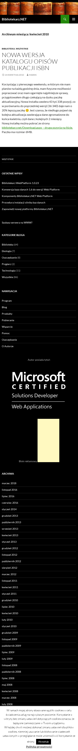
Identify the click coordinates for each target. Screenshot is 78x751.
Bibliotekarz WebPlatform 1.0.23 (20, 183)
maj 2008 (7, 684)
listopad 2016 (9, 489)
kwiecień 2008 (10, 691)
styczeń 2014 (9, 509)
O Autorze (7, 346)
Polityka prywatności (39, 746)
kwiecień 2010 (10, 613)
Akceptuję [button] (43, 741)
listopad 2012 (9, 554)
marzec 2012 (9, 574)
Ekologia (6, 251)
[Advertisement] (48, 440)
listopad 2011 (9, 580)
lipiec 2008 (8, 678)
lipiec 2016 (8, 496)
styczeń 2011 (9, 593)
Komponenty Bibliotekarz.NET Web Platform (27, 195)
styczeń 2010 (9, 626)
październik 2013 (11, 522)
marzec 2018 (9, 483)
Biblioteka (8, 48)
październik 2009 (11, 645)
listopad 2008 (9, 665)
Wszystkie (22, 48)
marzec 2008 (9, 697)
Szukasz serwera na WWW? (17, 222)
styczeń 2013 (9, 541)
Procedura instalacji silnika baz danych (23, 202)
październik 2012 (11, 561)
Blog (4, 307)
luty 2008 (7, 704)
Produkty (7, 313)
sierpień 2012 (9, 567)
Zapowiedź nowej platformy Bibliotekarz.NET (27, 208)
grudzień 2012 (10, 548)
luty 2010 (7, 619)
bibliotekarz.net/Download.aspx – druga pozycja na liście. (37, 127)
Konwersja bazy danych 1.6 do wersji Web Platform (31, 189)
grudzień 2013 (10, 515)
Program (7, 300)
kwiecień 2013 (10, 535)
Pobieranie (8, 320)
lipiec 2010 (8, 606)
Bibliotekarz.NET (14, 19)
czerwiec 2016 (10, 502)
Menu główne (73, 19)
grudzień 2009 (10, 632)
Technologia (8, 270)
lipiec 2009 (8, 652)
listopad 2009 (9, 639)
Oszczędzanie (9, 257)
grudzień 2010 (10, 600)
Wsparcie (7, 326)
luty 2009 (7, 658)
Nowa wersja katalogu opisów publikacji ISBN (30, 61)
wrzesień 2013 (10, 528)
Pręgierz (6, 264)
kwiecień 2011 (10, 587)
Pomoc (6, 333)
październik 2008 (11, 671)
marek (33, 74)
